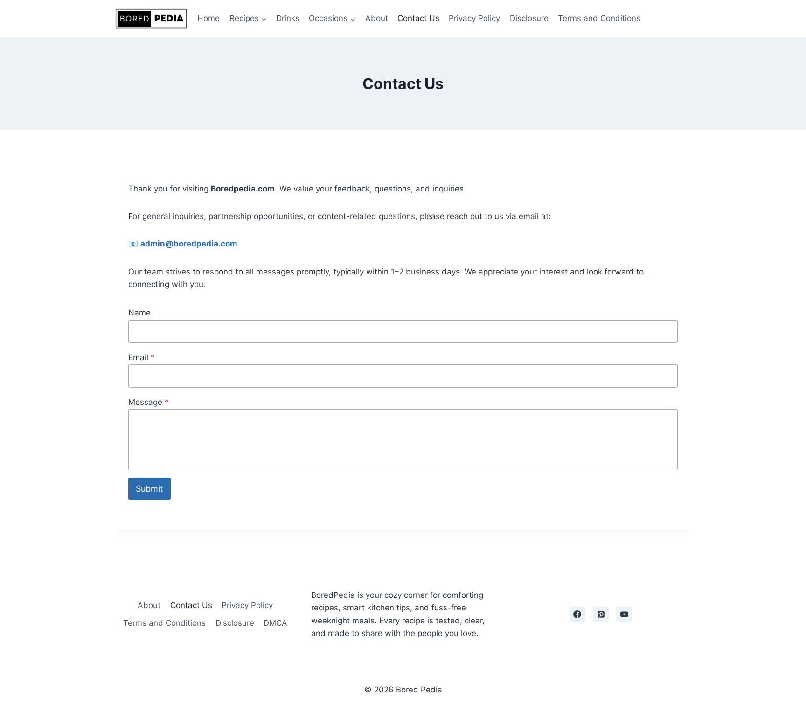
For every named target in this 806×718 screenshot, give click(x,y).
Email (141, 357)
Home (208, 18)
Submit (149, 488)
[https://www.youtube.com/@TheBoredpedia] (624, 614)
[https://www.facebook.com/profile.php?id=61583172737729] (577, 614)
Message (148, 402)
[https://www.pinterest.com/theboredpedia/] (601, 614)
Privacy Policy (474, 18)
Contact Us (418, 18)
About (376, 18)
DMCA (275, 623)
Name (139, 312)
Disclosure (529, 18)
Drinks (287, 18)
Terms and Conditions (599, 18)
